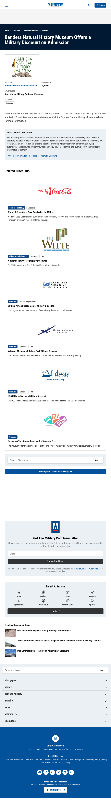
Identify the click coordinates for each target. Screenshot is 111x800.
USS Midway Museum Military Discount (27, 396)
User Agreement (86, 760)
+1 (32, 347)
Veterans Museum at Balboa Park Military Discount (33, 351)
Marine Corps (60, 749)
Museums (9, 103)
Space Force (78, 749)
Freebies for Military (16, 208)
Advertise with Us (52, 760)
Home (7, 30)
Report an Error (20, 156)
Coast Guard (48, 749)
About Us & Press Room (13, 760)
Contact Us (39, 760)
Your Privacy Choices (49, 763)
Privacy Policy (93, 569)
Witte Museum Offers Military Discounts (27, 260)
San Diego (23, 347)
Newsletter (29, 760)
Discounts (16, 30)
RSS (60, 763)
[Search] (90, 5)
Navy (69, 749)
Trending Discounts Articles (17, 625)
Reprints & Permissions (70, 760)
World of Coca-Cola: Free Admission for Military (31, 212)
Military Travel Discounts (18, 256)
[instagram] (52, 772)
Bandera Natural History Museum (36, 30)
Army (39, 749)
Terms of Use (79, 569)
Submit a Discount (48, 156)
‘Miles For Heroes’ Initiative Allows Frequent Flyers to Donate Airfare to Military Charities (59, 640)
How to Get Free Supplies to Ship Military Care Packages (44, 630)
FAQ (9, 156)
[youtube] (39, 772)
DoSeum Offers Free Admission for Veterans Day (32, 441)
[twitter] (58, 772)
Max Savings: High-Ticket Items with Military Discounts (43, 650)
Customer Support (57, 790)
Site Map (67, 763)
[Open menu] (6, 5)
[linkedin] (65, 772)
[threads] (71, 772)
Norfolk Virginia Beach (28, 301)
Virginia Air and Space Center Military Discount (31, 305)
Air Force (31, 749)
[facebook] (46, 772)
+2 (43, 256)
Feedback (33, 156)
